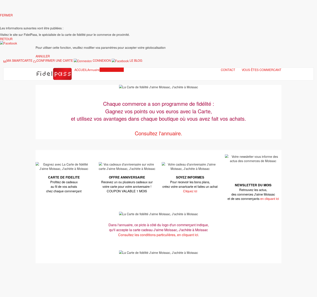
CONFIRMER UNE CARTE (54, 60)
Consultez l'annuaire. (158, 133)
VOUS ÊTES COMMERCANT (261, 70)
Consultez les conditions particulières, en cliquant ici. (158, 234)
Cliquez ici (190, 191)
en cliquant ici (269, 198)
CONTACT (228, 70)
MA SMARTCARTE (19, 60)
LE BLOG (136, 60)
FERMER (6, 15)
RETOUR (6, 39)
